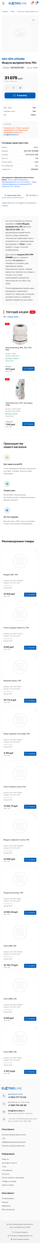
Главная (5, 11)
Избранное (6, 1206)
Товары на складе (9, 1181)
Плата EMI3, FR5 (10, 1052)
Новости (5, 1159)
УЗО (3, 1138)
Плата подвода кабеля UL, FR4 (16, 628)
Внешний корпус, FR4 (12, 681)
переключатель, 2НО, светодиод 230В (18, 404)
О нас (4, 1167)
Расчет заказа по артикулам (13, 1178)
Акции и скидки (8, 1185)
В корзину (22, 95)
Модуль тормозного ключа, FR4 (16, 840)
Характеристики (14, 195)
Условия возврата (21, 1232)
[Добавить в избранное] (33, 20)
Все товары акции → (12, 317)
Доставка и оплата (9, 1163)
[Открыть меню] (3, 3)
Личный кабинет (8, 1198)
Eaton (13, 11)
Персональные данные (21, 1239)
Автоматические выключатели (14, 1135)
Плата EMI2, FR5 (10, 999)
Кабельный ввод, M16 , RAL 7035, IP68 (18, 349)
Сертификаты (7, 1170)
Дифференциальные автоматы (14, 1142)
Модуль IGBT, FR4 (11, 575)
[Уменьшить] (7, 88)
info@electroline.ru (11, 135)
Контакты (5, 1174)
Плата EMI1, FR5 (10, 946)
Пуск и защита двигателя (17, 180)
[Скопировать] (4, 1095)
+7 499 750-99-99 (17, 1105)
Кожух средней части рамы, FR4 (17, 734)
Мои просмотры (8, 1209)
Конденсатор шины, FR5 (13, 893)
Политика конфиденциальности (21, 1236)
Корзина (5, 1202)
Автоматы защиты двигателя (13, 1146)
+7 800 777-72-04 (17, 1097)
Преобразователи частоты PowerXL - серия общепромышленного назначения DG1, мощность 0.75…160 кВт (19, 184)
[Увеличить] (20, 88)
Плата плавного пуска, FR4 (15, 787)
